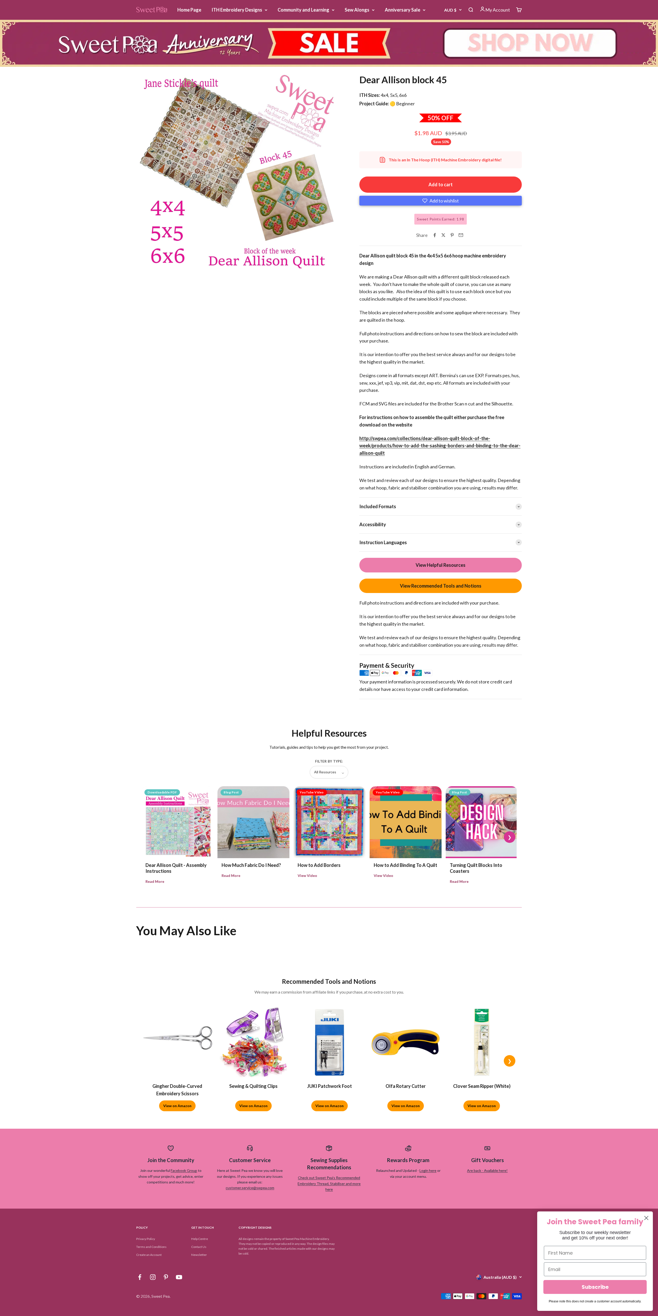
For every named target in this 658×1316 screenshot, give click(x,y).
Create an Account (149, 1255)
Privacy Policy (145, 1239)
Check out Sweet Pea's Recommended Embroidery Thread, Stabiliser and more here (329, 1183)
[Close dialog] (646, 1217)
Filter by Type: (329, 761)
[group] (329, 43)
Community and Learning (303, 10)
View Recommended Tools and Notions (440, 586)
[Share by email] (460, 235)
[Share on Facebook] (434, 235)
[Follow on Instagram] (152, 1277)
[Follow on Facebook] (139, 1277)
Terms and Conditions (151, 1247)
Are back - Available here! (487, 1170)
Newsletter (199, 1255)
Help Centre (199, 1239)
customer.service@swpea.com (250, 1187)
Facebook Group (184, 1170)
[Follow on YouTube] (179, 1277)
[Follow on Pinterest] (165, 1277)
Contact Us (198, 1247)
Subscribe (595, 1287)
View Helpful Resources (440, 565)
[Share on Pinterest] (452, 235)
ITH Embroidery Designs (237, 10)
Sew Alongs (357, 10)
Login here (427, 1170)
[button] (440, 201)
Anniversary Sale (402, 10)
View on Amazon (177, 1106)
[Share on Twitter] (443, 235)
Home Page (189, 10)
